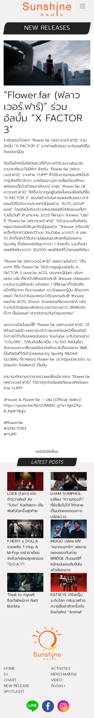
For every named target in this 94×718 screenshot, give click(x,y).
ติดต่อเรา (58, 686)
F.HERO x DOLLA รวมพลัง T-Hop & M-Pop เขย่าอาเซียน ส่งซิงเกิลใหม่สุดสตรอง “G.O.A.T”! (25, 552)
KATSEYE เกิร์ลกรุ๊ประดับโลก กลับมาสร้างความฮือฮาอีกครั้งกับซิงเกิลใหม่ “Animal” (68, 603)
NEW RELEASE (16, 686)
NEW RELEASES (47, 27)
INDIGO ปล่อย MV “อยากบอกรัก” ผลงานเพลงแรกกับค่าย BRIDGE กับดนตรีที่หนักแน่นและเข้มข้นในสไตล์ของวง (68, 555)
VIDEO (56, 680)
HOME (9, 668)
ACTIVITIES (60, 668)
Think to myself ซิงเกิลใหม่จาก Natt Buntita (22, 600)
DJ (6, 674)
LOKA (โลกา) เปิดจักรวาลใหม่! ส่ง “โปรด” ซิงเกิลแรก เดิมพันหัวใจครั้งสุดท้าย (25, 502)
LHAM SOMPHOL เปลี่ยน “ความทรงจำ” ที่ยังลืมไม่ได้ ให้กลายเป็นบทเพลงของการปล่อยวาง (67, 505)
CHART (10, 680)
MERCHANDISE (64, 674)
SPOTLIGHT (14, 691)
